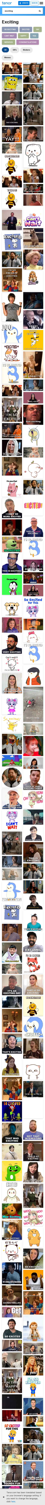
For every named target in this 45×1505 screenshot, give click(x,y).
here (13, 1501)
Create (25, 3)
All (5, 50)
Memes (7, 57)
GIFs (15, 50)
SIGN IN (35, 3)
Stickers (26, 50)
